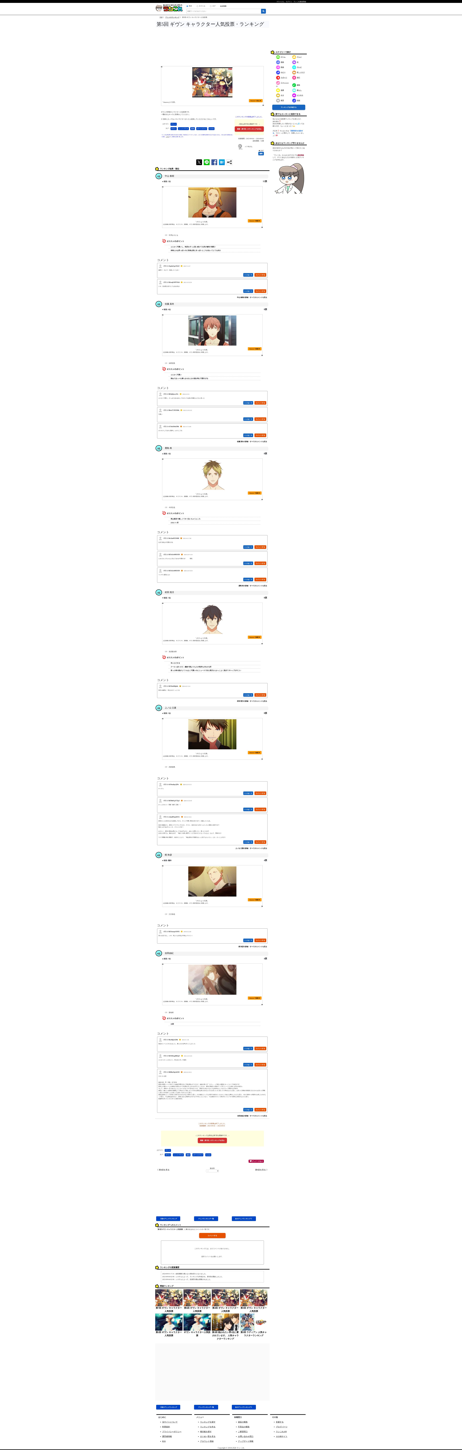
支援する (280, 1422)
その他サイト (281, 1436)
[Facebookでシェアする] (214, 162)
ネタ (282, 95)
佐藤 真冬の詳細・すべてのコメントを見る (252, 441)
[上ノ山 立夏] (212, 734)
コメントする (212, 1235)
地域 (298, 100)
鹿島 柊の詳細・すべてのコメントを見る (253, 586)
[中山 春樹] (212, 202)
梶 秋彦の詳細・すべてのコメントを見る (253, 946)
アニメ (173, 124)
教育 (282, 100)
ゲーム (283, 57)
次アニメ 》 (244, 1219)
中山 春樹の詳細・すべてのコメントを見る (252, 297)
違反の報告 (243, 1422)
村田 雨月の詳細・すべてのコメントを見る (252, 701)
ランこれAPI (281, 1432)
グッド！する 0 (257, 1161)
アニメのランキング (172, 17)
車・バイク (301, 72)
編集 (261, 153)
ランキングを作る (207, 1427)
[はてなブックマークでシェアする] (222, 162)
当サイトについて (170, 1422)
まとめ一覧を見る (207, 1436)
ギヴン (173, 128)
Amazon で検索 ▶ (254, 221)
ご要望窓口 (243, 1432)
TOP (161, 17)
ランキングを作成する (289, 107)
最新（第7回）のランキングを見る (249, 129)
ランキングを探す (207, 1422)
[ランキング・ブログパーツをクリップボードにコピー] (229, 162)
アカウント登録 (207, 1441)
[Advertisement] (212, 47)
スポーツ (284, 77)
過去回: (212, 1168)
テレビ (299, 67)
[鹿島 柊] (212, 475)
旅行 (298, 77)
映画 (282, 67)
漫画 (192, 128)
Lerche (211, 128)
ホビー (283, 72)
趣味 (298, 85)
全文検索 (223, 6)
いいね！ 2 (248, 1048)
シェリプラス (183, 128)
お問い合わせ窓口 (245, 1436)
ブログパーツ (281, 1427)
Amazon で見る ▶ (255, 100)
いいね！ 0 (248, 275)
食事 (282, 90)
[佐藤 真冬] (212, 330)
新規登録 (301, 155)
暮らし (299, 90)
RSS (164, 1441)
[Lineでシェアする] (207, 162)
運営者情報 (167, 1436)
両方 (190, 6)
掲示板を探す (206, 1432)
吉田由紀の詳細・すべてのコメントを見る (252, 1116)
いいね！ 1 (248, 291)
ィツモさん (248, 146)
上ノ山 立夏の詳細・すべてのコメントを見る (251, 848)
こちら (167, 136)
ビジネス (300, 95)
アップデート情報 (245, 1441)
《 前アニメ (168, 1219)
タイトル (202, 6)
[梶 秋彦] (212, 881)
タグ (213, 6)
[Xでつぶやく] (199, 162)
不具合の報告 (244, 1427)
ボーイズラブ (201, 128)
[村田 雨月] (212, 619)
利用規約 (166, 1427)
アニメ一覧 (206, 1219)
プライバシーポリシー (171, 1432)
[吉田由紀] (212, 980)
